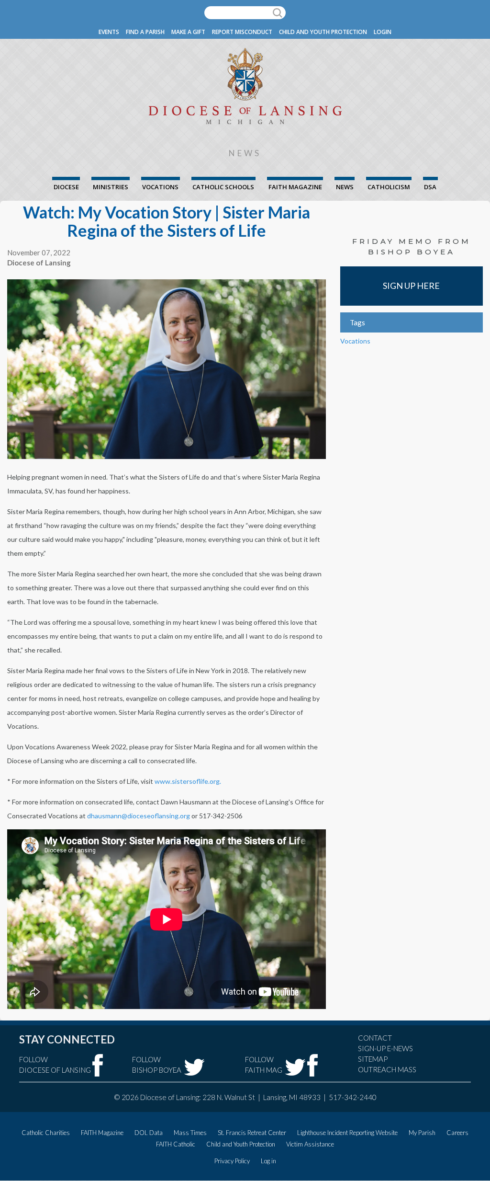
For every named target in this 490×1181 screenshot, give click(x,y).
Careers (457, 1132)
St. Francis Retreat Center (252, 1132)
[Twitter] (194, 1067)
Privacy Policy (232, 1161)
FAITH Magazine (295, 187)
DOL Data (148, 1132)
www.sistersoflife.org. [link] (188, 781)
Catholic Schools (223, 187)
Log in (268, 1161)
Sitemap (373, 1059)
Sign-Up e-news (385, 1048)
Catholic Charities (46, 1132)
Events (109, 32)
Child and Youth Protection (323, 32)
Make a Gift (188, 32)
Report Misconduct (242, 32)
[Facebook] (97, 1065)
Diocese (66, 187)
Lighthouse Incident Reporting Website (347, 1132)
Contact (375, 1037)
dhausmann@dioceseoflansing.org (138, 816)
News (345, 187)
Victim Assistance (310, 1144)
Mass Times (190, 1132)
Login (382, 32)
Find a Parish (145, 32)
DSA (430, 187)
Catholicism (389, 187)
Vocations (160, 187)
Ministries (110, 187)
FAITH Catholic (175, 1144)
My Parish (422, 1132)
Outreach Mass (387, 1069)
